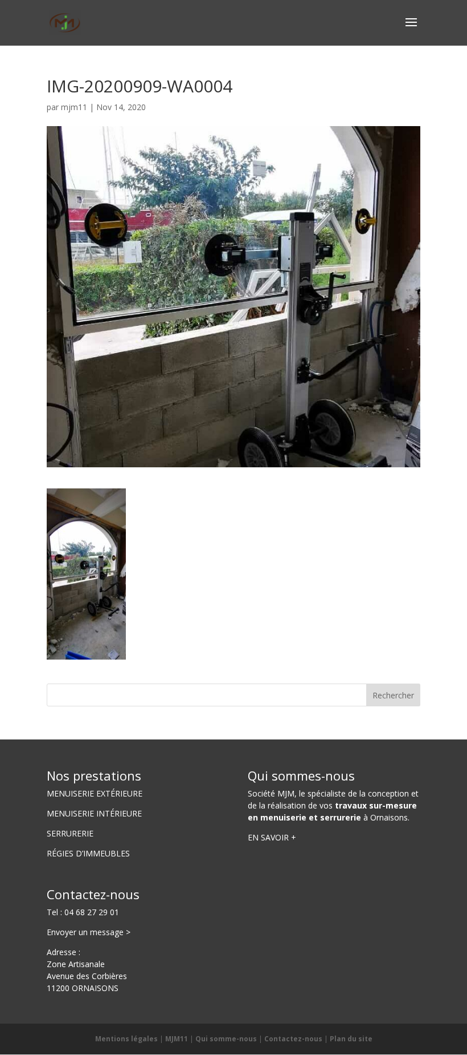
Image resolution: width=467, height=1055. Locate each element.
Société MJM (271, 793)
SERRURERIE (70, 833)
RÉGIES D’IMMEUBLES (88, 853)
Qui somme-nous (226, 1039)
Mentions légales (126, 1039)
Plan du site (351, 1039)
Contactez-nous (93, 894)
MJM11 (176, 1039)
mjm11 (74, 107)
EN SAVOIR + (272, 837)
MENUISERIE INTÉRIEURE (94, 813)
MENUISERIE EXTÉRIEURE (94, 793)
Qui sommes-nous (301, 775)
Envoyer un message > (88, 932)
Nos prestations (94, 775)
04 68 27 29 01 (91, 912)
